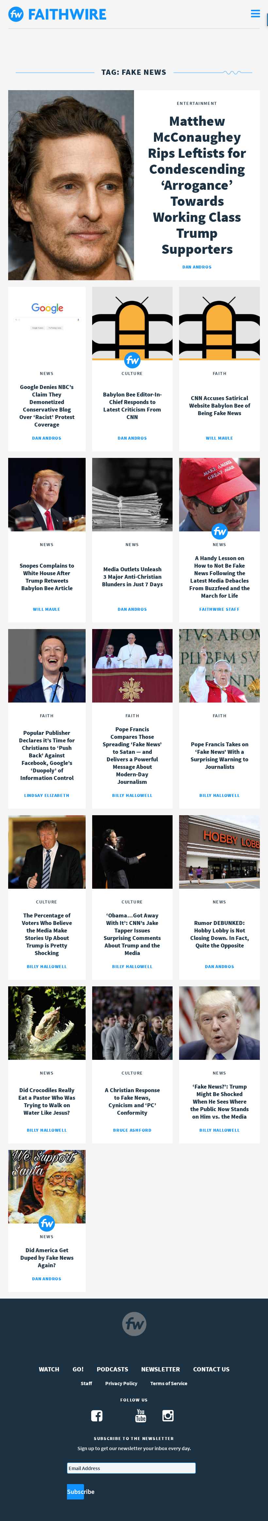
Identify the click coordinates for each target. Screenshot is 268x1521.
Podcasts (112, 1369)
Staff (86, 1383)
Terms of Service (168, 1383)
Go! (78, 1369)
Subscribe (75, 1491)
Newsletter (160, 1369)
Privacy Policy (121, 1383)
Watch (49, 1369)
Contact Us (211, 1369)
